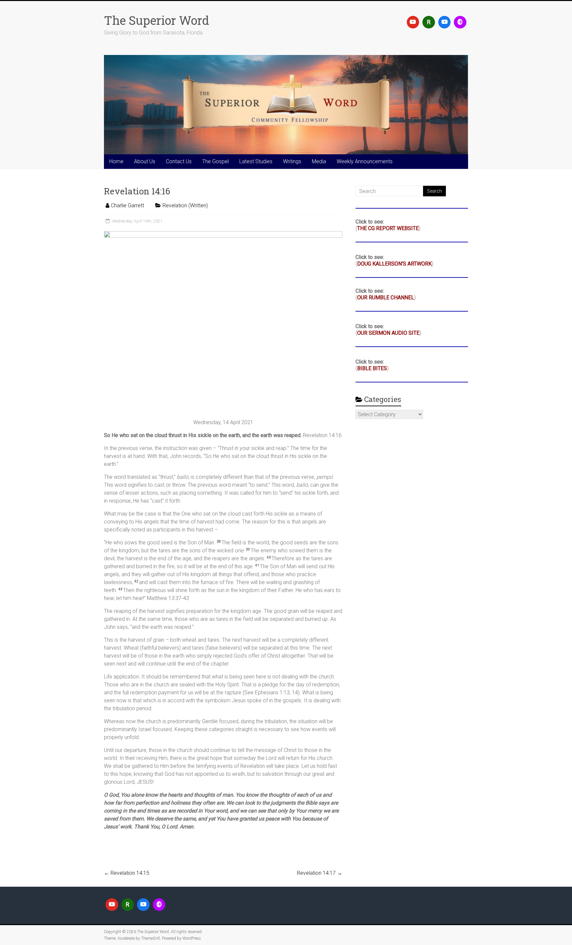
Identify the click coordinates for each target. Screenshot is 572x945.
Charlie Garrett (127, 205)
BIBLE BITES (372, 368)
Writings (292, 161)
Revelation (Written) (185, 205)
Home (116, 161)
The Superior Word (156, 20)
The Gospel (215, 161)
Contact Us (179, 161)
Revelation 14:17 (319, 873)
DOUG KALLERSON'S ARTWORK (394, 264)
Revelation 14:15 (126, 873)
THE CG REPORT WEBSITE (388, 228)
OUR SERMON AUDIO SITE (388, 333)
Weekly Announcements (365, 161)
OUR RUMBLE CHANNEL (385, 297)
